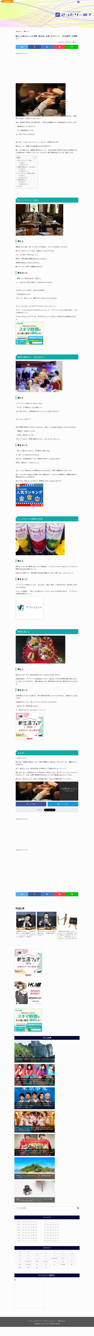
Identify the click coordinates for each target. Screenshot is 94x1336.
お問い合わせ (61, 1321)
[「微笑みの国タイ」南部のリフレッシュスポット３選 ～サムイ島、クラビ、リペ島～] (34, 1052)
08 (47, 1224)
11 (55, 1224)
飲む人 (23, 162)
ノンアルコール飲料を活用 (26, 173)
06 (36, 1221)
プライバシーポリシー (50, 1321)
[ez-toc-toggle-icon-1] (34, 157)
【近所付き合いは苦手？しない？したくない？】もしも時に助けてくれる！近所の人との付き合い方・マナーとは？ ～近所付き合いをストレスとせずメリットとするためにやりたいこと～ (67, 936)
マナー (76, 42)
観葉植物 (19, 1267)
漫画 (46, 1264)
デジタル (37, 1255)
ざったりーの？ (44, 1323)
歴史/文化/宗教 (28, 1264)
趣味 (37, 1267)
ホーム (31, 1321)
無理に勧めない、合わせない (27, 167)
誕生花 (28, 1267)
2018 (19, 1238)
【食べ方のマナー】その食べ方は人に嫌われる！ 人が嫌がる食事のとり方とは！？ (46, 933)
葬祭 (72, 1264)
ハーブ (54, 1255)
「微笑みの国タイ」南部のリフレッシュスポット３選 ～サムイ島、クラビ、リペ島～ (34, 1059)
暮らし (72, 1261)
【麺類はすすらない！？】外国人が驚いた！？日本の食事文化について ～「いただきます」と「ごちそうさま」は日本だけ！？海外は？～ (26, 934)
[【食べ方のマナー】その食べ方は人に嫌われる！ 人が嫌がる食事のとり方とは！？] (46, 921)
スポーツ (28, 1255)
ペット (20, 1258)
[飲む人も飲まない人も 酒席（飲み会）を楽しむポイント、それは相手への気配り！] (47, 47)
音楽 (46, 1267)
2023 (19, 1224)
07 (45, 1221)
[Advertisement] (47, 67)
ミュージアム (37, 1258)
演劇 (37, 1264)
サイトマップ (38, 1321)
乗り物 (63, 1258)
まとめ (20, 186)
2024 (19, 1221)
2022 (19, 1227)
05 (33, 1221)
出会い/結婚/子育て (28, 1261)
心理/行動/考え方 (46, 1261)
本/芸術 (20, 1264)
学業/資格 (37, 1261)
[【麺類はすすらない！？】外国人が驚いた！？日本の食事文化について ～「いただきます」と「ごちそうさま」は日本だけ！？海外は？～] (26, 921)
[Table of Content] (34, 157)
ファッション (63, 1255)
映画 (63, 1261)
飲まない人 (24, 164)
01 (23, 1221)
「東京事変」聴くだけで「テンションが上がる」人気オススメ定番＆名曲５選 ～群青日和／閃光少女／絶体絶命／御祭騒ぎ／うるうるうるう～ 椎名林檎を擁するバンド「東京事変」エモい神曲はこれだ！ (34, 1105)
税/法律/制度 (63, 1264)
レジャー (45, 1258)
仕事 (19, 1261)
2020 (19, 1232)
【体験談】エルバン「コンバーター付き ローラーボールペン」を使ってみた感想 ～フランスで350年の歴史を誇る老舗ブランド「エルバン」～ (34, 1199)
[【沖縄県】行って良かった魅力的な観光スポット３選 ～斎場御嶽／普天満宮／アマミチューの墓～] (34, 1168)
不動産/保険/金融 (54, 1258)
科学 (54, 1264)
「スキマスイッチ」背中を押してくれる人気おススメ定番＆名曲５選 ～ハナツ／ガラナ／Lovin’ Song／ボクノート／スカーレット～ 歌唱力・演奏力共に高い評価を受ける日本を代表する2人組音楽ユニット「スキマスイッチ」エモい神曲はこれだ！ (34, 1152)
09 (50, 1224)
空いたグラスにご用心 (25, 160)
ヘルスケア (72, 1255)
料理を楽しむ (22, 180)
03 (28, 1221)
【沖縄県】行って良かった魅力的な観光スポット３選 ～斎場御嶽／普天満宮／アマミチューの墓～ (34, 1176)
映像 (54, 1261)
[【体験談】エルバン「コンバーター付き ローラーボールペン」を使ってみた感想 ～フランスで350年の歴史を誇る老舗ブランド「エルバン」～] (34, 1192)
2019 (19, 1235)
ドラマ (46, 1255)
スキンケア (20, 1255)
